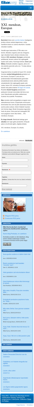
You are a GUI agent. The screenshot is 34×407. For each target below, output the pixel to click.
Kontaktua (30, 405)
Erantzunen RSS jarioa (12, 218)
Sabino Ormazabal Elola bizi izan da (15, 356)
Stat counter (7, 344)
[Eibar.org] (9, 3)
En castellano (5, 131)
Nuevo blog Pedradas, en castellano (14, 233)
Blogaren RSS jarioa (12, 216)
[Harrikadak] (14, 204)
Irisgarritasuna (21, 405)
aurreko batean (20, 40)
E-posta (4, 163)
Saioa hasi (29, 1)
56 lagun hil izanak (24, 87)
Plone (29, 399)
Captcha (4, 177)
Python (6, 401)
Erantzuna (5, 169)
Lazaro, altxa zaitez (9, 372)
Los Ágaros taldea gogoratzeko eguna (15, 388)
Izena (3, 157)
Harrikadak (7, 19)
